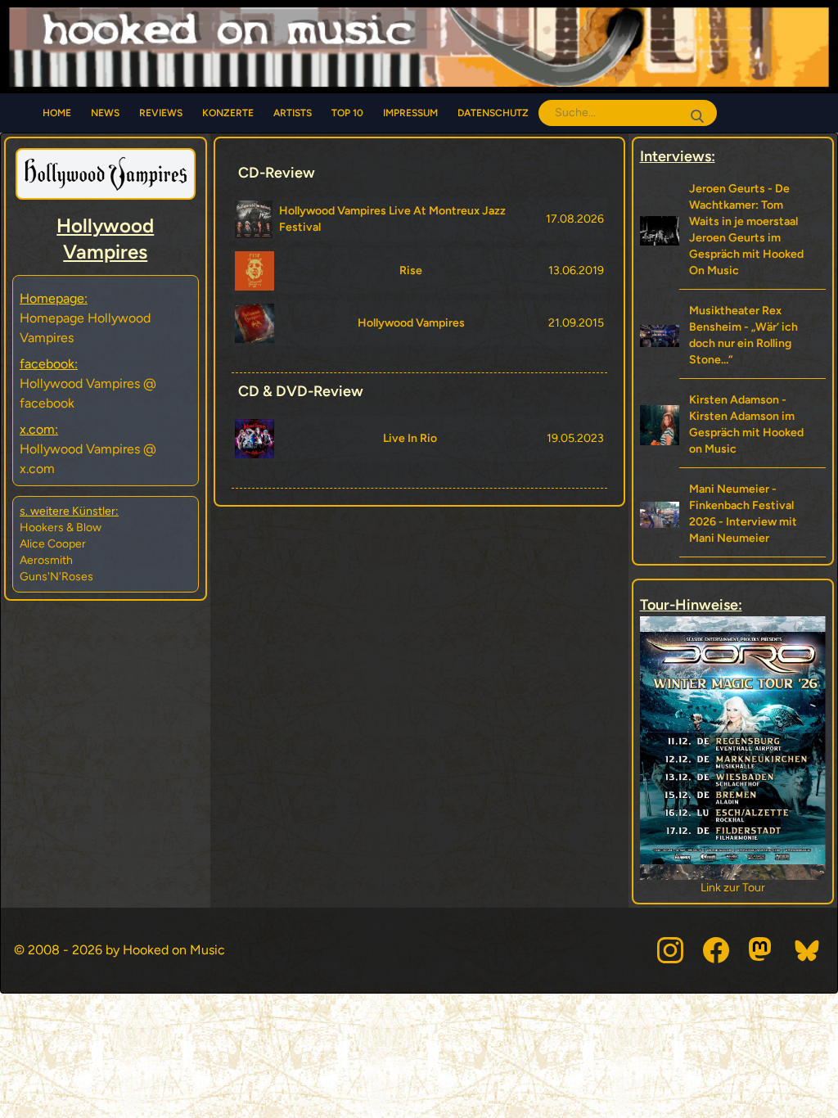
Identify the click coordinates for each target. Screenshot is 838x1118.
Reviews (160, 113)
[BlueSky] (807, 950)
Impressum (410, 113)
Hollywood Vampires (411, 323)
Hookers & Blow (60, 527)
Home (57, 113)
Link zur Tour (787, 888)
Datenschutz (493, 113)
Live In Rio (410, 438)
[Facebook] (716, 950)
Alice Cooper (53, 544)
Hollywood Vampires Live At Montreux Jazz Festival (392, 219)
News (105, 113)
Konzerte (228, 113)
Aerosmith (46, 560)
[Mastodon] (762, 950)
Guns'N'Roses (56, 577)
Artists (292, 113)
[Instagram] (670, 950)
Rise (410, 270)
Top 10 (347, 113)
